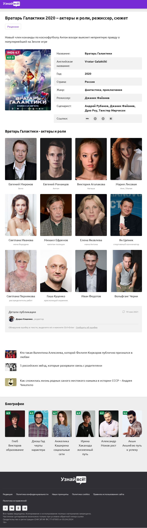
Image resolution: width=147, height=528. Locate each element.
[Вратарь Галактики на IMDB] (87, 118)
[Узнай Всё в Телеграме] (24, 508)
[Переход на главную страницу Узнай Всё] (11, 4)
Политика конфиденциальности (32, 494)
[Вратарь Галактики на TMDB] (95, 118)
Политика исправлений (15, 500)
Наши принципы (60, 494)
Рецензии (13, 26)
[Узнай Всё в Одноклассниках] (18, 508)
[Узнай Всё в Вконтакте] (11, 508)
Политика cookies (81, 494)
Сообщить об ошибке (87, 327)
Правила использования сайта (108, 494)
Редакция (8, 494)
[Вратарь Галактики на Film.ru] (103, 118)
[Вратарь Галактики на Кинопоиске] (110, 118)
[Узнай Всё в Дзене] (5, 508)
